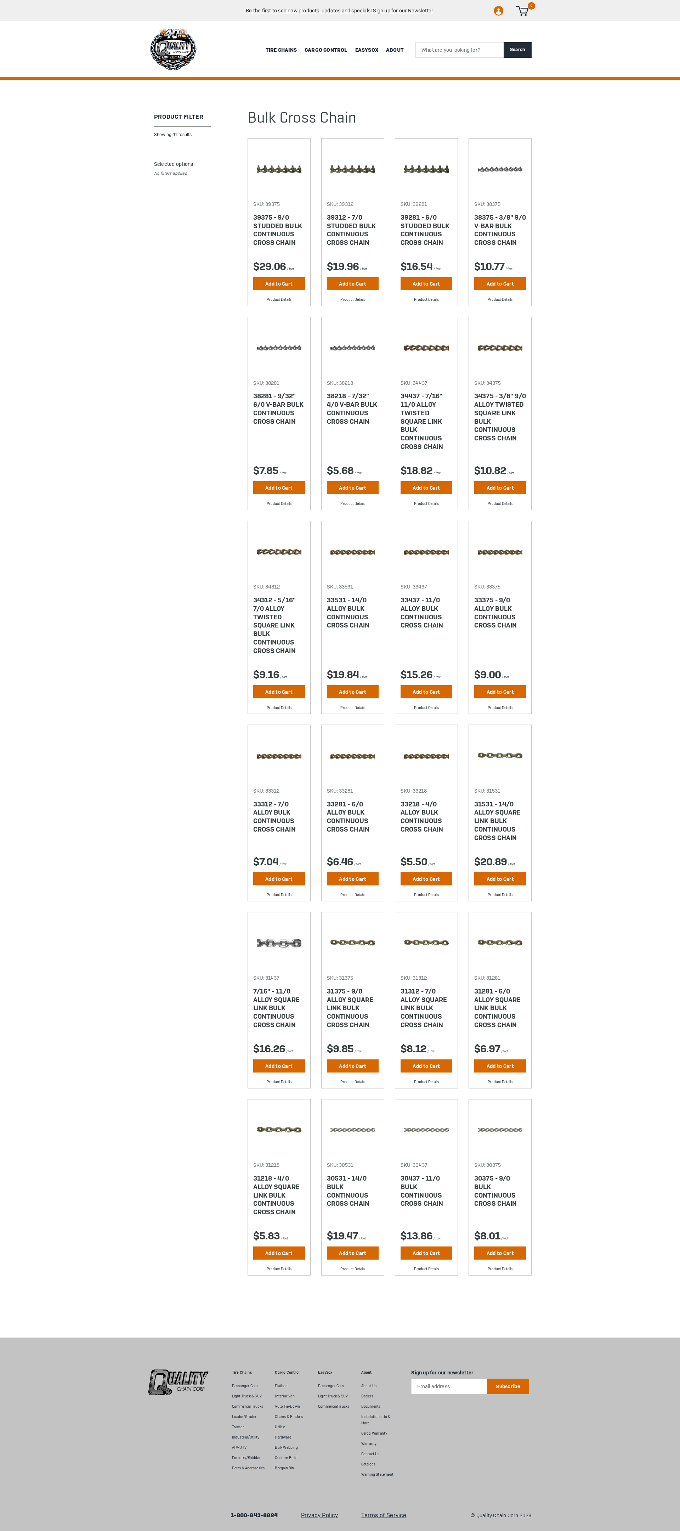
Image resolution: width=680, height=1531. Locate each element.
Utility (279, 1427)
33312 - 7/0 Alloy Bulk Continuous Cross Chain (274, 817)
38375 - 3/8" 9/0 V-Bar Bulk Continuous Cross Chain (500, 230)
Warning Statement (377, 1474)
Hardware (283, 1437)
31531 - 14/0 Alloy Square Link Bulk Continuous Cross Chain (497, 821)
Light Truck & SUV (247, 1396)
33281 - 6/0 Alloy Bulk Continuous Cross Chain (348, 817)
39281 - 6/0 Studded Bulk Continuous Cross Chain (425, 230)
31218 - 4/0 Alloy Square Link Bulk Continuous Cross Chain (276, 1195)
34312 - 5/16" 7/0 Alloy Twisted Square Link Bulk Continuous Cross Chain (274, 625)
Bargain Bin (284, 1468)
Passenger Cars (245, 1386)
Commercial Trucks (247, 1406)
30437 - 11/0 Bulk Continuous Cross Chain (422, 1191)
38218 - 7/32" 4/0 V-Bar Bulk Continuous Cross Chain (352, 409)
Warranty (369, 1443)
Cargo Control (326, 50)
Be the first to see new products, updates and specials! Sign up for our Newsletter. (340, 10)
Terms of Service (383, 1515)
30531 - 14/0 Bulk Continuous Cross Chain (348, 1191)
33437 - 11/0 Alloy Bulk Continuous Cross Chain (422, 613)
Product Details (279, 299)
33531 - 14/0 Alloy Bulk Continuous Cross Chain (348, 613)
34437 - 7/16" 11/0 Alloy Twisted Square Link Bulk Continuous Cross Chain (422, 421)
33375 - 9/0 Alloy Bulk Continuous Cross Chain (495, 613)
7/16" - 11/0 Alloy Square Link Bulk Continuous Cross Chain (276, 1008)
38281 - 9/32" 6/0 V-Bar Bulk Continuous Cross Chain (278, 409)
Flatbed (281, 1386)
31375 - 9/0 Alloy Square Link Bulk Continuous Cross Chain (350, 1008)
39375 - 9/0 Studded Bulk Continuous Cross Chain (277, 230)
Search (518, 49)
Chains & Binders (289, 1416)
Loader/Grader (244, 1416)
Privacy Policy (319, 1515)
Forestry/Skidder (246, 1458)
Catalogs (368, 1464)
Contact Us (370, 1454)
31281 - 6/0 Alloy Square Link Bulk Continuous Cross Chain (497, 1008)
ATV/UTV (239, 1447)
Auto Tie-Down (287, 1406)
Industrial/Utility (246, 1437)
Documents (371, 1406)
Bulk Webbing (286, 1447)
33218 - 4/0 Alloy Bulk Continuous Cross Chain (422, 817)
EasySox (366, 50)
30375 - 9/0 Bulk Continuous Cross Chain (495, 1191)
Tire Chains (281, 50)
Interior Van (284, 1396)
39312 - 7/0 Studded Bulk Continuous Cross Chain (351, 230)
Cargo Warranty (374, 1433)
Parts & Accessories (248, 1468)
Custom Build (286, 1458)
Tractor (238, 1427)
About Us (369, 1386)
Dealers (367, 1396)
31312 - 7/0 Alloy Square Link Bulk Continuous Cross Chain (424, 1008)
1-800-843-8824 (254, 1515)
